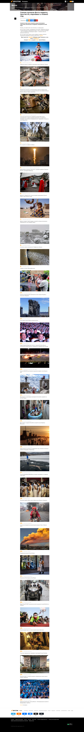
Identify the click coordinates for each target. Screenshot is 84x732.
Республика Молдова (43, 710)
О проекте (12, 719)
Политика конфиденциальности (42, 719)
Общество (36, 710)
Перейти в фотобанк (36, 167)
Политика (26, 710)
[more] (48, 62)
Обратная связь (31, 720)
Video (29, 39)
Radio (37, 39)
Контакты (29, 719)
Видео (72, 710)
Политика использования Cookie (54, 719)
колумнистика (64, 710)
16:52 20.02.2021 (22, 18)
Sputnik (41, 35)
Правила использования (19, 719)
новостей (30, 37)
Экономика (31, 710)
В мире (69, 710)
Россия (49, 710)
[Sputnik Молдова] (16, 2)
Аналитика (58, 710)
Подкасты (53, 710)
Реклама (25, 719)
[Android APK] (69, 724)
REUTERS (25, 193)
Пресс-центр (34, 719)
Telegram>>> (36, 38)
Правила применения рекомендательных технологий (19, 720)
